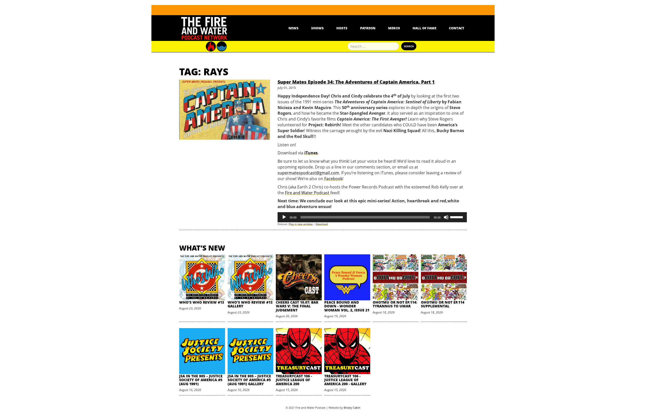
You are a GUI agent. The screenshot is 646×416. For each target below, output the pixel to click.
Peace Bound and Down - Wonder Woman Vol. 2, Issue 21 (346, 306)
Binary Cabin (352, 407)
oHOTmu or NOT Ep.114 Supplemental (442, 304)
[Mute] (446, 217)
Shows (317, 28)
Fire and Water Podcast (307, 192)
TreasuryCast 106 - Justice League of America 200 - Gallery (345, 380)
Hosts (341, 28)
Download (322, 224)
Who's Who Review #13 (201, 302)
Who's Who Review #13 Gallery (250, 304)
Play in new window (301, 224)
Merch (394, 28)
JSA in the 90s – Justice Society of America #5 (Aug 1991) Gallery (249, 380)
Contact (456, 28)
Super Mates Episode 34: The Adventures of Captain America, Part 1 (356, 82)
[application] (372, 217)
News (293, 28)
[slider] (457, 216)
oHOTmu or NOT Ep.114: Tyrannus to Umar (395, 304)
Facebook (333, 178)
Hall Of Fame (424, 28)
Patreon (367, 28)
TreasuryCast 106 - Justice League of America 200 (294, 380)
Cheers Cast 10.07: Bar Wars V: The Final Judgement (297, 306)
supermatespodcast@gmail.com (308, 173)
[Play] (284, 217)
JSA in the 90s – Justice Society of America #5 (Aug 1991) (201, 380)
